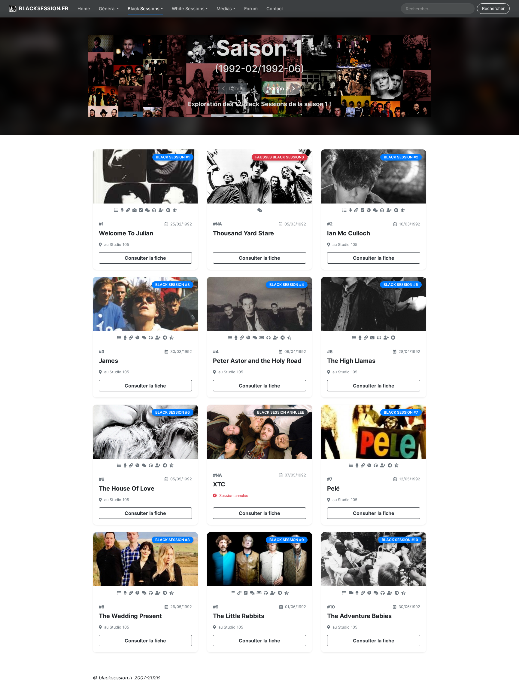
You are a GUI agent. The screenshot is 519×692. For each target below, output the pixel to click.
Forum (251, 8)
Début (235, 88)
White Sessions (188, 8)
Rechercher (493, 8)
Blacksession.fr (43, 8)
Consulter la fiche (145, 258)
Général (107, 8)
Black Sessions (143, 8)
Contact (274, 8)
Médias (224, 8)
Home (83, 8)
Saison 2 (279, 88)
